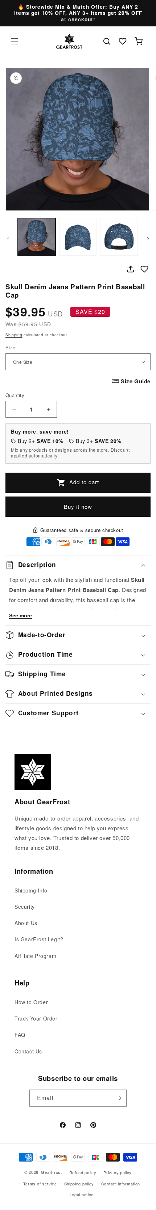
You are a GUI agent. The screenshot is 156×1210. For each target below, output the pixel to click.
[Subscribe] (118, 1098)
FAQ (20, 1034)
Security (25, 906)
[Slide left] (8, 239)
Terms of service (40, 1183)
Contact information (120, 1183)
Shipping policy (79, 1183)
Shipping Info (31, 890)
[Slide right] (148, 239)
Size (10, 347)
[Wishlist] (123, 41)
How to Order (31, 1002)
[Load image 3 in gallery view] (119, 237)
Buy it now (78, 506)
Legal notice (82, 1194)
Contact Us (28, 1051)
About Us (26, 922)
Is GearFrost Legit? (39, 939)
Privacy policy (117, 1172)
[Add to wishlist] (144, 269)
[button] (14, 41)
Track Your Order (36, 1018)
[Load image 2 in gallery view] (78, 237)
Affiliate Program (35, 955)
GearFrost (51, 1172)
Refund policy (83, 1172)
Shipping (13, 334)
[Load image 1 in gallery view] (37, 237)
